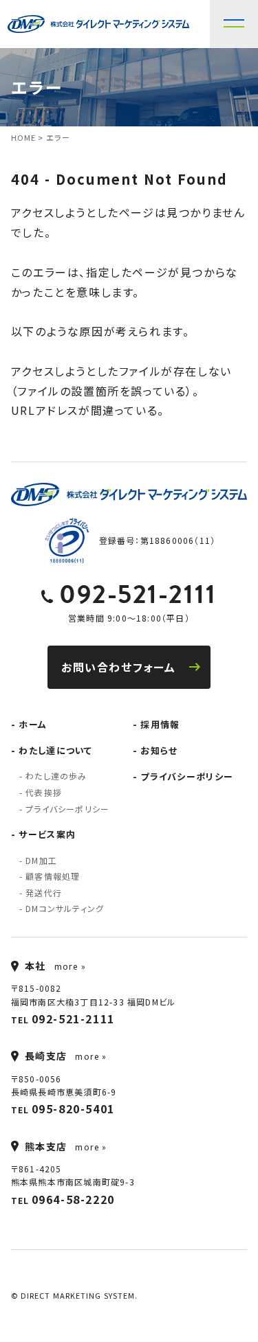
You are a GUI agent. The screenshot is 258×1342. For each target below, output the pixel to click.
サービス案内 (47, 834)
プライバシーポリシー (67, 809)
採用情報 (160, 724)
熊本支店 (46, 1146)
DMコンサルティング (64, 908)
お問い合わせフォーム (118, 667)
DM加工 (41, 860)
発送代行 (43, 892)
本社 (35, 966)
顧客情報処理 (52, 876)
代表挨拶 (43, 792)
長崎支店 (46, 1055)
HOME (23, 137)
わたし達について (55, 750)
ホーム (33, 724)
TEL (63, 1018)
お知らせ (159, 750)
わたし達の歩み (56, 776)
